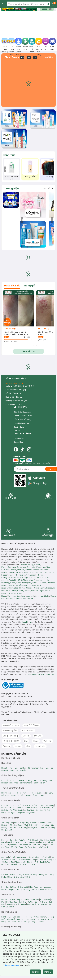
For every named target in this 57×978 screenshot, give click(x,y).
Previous (6, 169)
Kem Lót (4, 840)
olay (28, 746)
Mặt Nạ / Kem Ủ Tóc (27, 860)
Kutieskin (18, 598)
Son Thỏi (49, 845)
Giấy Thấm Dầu (44, 847)
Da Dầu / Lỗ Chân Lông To (11, 900)
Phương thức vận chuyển (16, 401)
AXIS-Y (34, 598)
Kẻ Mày (43, 842)
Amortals (9, 598)
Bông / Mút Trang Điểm (25, 812)
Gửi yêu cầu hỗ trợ (13, 393)
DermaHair (18, 442)
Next (51, 169)
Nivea (3, 596)
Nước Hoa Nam (20, 768)
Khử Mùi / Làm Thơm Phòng (43, 805)
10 (34, 9)
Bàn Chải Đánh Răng (9, 780)
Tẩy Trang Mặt (7, 823)
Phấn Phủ (20, 842)
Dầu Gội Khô (21, 857)
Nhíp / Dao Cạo (24, 922)
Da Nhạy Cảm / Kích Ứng (16, 902)
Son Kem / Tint (39, 845)
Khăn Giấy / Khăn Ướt (21, 805)
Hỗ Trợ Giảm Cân (32, 917)
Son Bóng (5, 847)
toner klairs (40, 746)
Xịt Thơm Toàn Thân (35, 768)
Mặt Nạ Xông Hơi (47, 808)
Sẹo (50, 904)
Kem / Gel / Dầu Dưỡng (17, 827)
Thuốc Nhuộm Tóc (22, 862)
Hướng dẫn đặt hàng (15, 397)
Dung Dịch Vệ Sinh (43, 810)
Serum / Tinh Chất (25, 825)
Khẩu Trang (33, 887)
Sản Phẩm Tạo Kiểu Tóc (40, 862)
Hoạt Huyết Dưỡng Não (34, 795)
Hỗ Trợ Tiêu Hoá (7, 793)
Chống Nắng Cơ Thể (22, 877)
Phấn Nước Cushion (36, 840)
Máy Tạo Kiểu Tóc (14, 864)
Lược (3, 864)
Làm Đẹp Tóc (18, 917)
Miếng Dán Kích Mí (8, 922)
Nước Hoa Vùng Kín (18, 770)
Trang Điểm (30, 176)
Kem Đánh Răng (25, 780)
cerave (18, 746)
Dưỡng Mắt (32, 827)
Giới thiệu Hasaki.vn (22, 412)
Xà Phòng (14, 875)
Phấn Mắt (5, 845)
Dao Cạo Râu (6, 808)
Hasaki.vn (26, 622)
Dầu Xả (12, 857)
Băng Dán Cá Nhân (8, 887)
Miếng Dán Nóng (31, 808)
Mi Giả (50, 919)
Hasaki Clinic (19, 438)
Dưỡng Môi (43, 827)
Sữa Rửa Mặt (28, 730)
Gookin (53, 596)
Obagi (35, 741)
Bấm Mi (43, 919)
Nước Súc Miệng (40, 780)
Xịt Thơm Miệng (26, 783)
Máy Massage (45, 887)
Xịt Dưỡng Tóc (8, 862)
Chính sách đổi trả (14, 404)
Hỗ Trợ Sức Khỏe (38, 793)
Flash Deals (12, 57)
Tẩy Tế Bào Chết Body (28, 875)
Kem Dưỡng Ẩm (10, 730)
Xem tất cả (48, 57)
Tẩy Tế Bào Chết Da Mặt (35, 823)
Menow (26, 598)
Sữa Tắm (4, 875)
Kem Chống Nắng (11, 725)
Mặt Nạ (26, 736)
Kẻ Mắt (51, 842)
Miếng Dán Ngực (8, 812)
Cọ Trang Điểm (31, 847)
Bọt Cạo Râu (18, 808)
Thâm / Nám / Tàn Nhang (16, 904)
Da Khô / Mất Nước (31, 900)
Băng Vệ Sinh (6, 805)
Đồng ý (47, 972)
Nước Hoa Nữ (6, 768)
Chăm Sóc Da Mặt (11, 177)
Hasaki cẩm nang (21, 423)
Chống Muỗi (29, 810)
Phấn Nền (22, 840)
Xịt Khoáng (38, 825)
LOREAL (37, 736)
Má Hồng (11, 842)
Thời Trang (49, 176)
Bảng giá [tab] (29, 285)
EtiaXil (46, 596)
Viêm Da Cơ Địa (7, 907)
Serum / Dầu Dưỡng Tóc (45, 860)
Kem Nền (13, 840)
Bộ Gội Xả (46, 857)
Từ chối (35, 972)
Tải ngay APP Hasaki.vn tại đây (40, 674)
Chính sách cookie (11, 965)
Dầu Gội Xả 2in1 (34, 857)
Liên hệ (17, 430)
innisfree (39, 596)
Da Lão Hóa (45, 900)
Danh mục (9, 155)
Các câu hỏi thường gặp (16, 389)
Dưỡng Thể (42, 875)
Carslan (6, 746)
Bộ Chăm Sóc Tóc (30, 864)
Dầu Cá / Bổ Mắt (17, 795)
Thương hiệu (11, 188)
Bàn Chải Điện (39, 783)
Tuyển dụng (19, 427)
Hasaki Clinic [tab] (12, 285)
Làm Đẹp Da (6, 917)
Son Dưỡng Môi (25, 845)
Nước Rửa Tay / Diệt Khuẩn (12, 810)
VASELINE (47, 741)
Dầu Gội (4, 857)
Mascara (13, 845)
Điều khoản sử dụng (22, 419)
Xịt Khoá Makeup (32, 842)
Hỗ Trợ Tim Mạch (22, 793)
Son (26, 741)
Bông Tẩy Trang (10, 736)
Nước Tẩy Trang (31, 725)
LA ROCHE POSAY (11, 741)
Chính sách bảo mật (23, 416)
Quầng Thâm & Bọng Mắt (37, 904)
